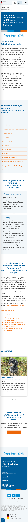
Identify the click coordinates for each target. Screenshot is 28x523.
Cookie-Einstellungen (7, 486)
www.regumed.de (6, 466)
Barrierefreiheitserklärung (8, 485)
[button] (12, 399)
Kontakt (4, 482)
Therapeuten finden (14, 432)
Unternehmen (5, 480)
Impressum (4, 483)
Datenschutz (5, 484)
